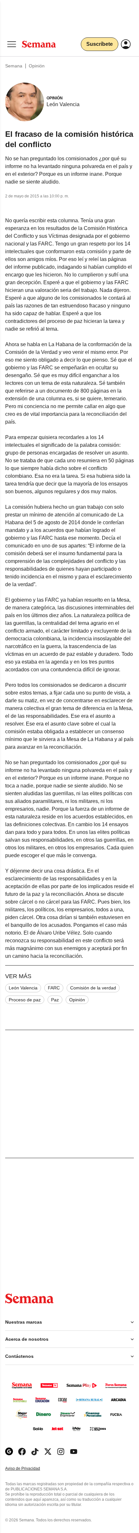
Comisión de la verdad (93, 987)
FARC (54, 987)
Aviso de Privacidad (29, 1468)
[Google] (9, 1452)
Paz (55, 999)
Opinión (37, 65)
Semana (13, 65)
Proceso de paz (25, 999)
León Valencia (23, 987)
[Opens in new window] (22, 1452)
